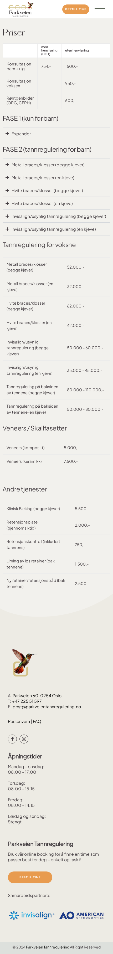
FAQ (37, 721)
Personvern (19, 721)
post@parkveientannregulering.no (47, 706)
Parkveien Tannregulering (47, 947)
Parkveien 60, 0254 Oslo (37, 695)
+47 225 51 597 (27, 701)
